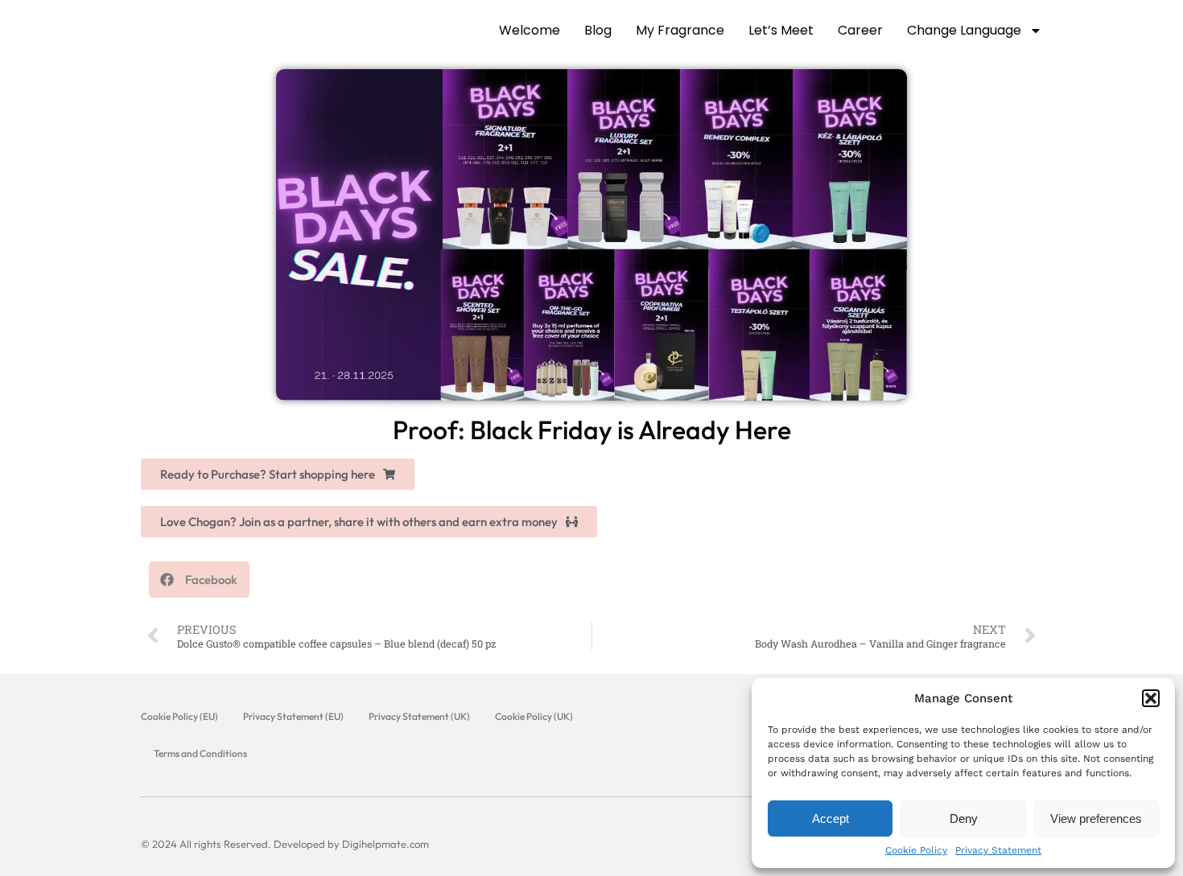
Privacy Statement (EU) (293, 716)
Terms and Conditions (200, 753)
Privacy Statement (998, 850)
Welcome (529, 30)
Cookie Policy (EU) (179, 716)
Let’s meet (781, 30)
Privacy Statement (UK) (419, 716)
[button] (1151, 698)
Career (860, 30)
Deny (964, 818)
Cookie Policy (916, 850)
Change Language (964, 30)
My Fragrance (680, 30)
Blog (598, 30)
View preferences (1096, 818)
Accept (830, 818)
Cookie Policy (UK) (534, 716)
